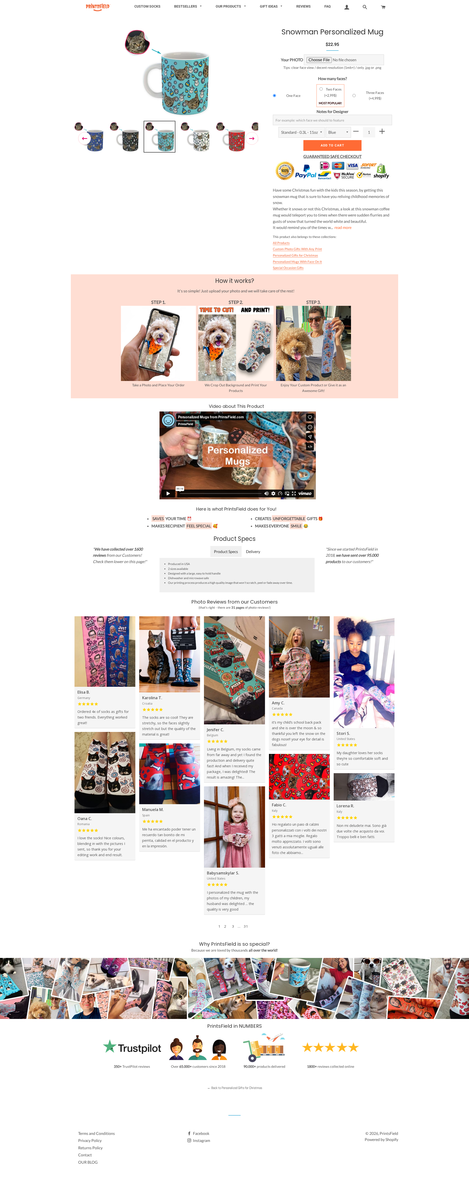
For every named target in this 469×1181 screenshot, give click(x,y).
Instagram (201, 1140)
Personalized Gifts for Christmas (295, 255)
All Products (281, 243)
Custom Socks (147, 6)
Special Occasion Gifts (288, 268)
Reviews (303, 6)
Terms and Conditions (96, 1133)
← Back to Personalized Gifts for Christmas (234, 1088)
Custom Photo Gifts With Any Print (297, 249)
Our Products (229, 6)
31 (246, 926)
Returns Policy (90, 1147)
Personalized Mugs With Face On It (297, 262)
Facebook (200, 1133)
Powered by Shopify (381, 1139)
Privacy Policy (90, 1140)
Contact (85, 1154)
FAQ (327, 6)
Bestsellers (186, 6)
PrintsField (389, 1133)
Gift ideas (269, 6)
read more (343, 227)
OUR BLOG (88, 1162)
